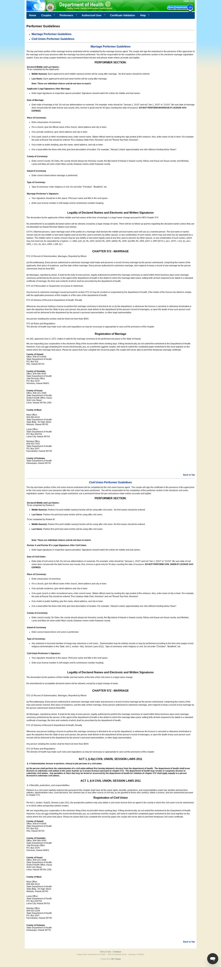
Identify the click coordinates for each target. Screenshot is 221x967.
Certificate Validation (122, 15)
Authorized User (90, 15)
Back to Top (189, 475)
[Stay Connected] (180, 8)
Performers (65, 15)
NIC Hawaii (116, 959)
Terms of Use (105, 952)
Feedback (117, 952)
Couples (45, 15)
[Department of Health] (93, 5)
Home (32, 15)
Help (142, 15)
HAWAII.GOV (189, 1)
